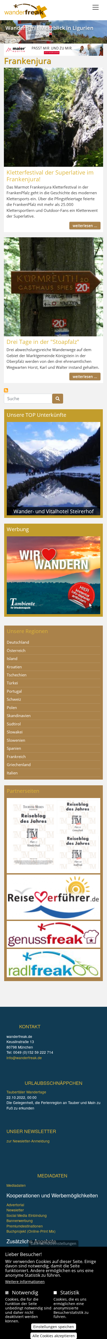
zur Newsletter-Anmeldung (28, 1140)
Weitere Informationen (25, 1281)
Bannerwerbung (19, 1220)
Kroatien (14, 666)
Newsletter (15, 1209)
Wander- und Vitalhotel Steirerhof (54, 511)
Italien (12, 772)
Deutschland (18, 642)
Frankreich (16, 756)
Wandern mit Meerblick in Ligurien (49, 27)
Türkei (12, 682)
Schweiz (14, 699)
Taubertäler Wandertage (26, 1091)
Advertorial (15, 1204)
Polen (12, 707)
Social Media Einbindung (26, 1215)
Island (12, 658)
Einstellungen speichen (53, 1326)
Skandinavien (19, 715)
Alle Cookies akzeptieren (53, 1335)
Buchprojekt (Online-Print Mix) (31, 1231)
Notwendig (25, 1292)
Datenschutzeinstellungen (53, 1243)
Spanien (14, 748)
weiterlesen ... (85, 225)
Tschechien (16, 674)
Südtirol (14, 723)
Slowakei (15, 731)
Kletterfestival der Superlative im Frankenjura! (49, 175)
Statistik (69, 1292)
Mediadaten (16, 1185)
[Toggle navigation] (95, 7)
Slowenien (16, 740)
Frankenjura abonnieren (6, 390)
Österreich (16, 650)
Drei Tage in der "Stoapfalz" (42, 341)
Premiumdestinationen (24, 1226)
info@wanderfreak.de (24, 1057)
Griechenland (19, 764)
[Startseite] (26, 11)
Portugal (14, 691)
